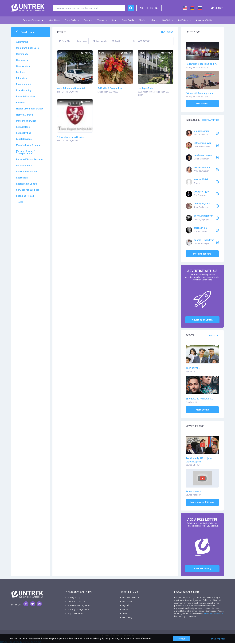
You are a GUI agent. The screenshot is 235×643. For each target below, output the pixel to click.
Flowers (20, 102)
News (124, 613)
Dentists (20, 72)
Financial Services (25, 96)
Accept (181, 638)
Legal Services (24, 139)
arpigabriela (200, 228)
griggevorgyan (202, 191)
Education (21, 78)
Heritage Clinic (145, 88)
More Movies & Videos (202, 502)
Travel (19, 202)
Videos (100, 20)
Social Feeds (128, 20)
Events (87, 20)
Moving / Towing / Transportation (25, 152)
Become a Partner (210, 120)
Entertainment (23, 84)
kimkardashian (201, 131)
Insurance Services (26, 121)
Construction (23, 66)
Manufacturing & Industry (29, 145)
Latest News (53, 20)
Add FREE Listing (202, 568)
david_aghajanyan (203, 215)
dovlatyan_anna (202, 203)
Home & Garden (24, 114)
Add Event (214, 335)
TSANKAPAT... (193, 368)
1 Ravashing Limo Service (70, 137)
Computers (22, 60)
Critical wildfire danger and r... (201, 93)
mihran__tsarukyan (204, 240)
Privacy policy (218, 639)
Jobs (152, 20)
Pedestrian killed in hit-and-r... (202, 64)
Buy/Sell (166, 20)
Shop (114, 20)
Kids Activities (23, 133)
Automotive (22, 42)
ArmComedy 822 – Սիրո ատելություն (199, 460)
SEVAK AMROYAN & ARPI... (199, 398)
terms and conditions (213, 613)
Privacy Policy (74, 597)
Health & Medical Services (29, 108)
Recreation (22, 177)
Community (22, 54)
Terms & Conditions (76, 601)
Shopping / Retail (25, 196)
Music (142, 20)
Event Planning (23, 90)
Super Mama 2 (193, 491)
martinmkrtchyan (203, 155)
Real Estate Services (26, 171)
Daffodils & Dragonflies (110, 88)
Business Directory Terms (79, 605)
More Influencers (202, 253)
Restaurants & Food (26, 183)
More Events (202, 409)
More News (202, 103)
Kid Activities (23, 127)
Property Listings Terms (78, 609)
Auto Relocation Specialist (71, 88)
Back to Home (27, 32)
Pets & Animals (24, 165)
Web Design (127, 617)
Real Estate (183, 20)
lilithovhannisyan (203, 143)
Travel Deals (70, 20)
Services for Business (27, 190)
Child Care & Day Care (27, 48)
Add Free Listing (149, 8)
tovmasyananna (202, 167)
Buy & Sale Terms (75, 613)
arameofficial (201, 179)
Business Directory (31, 20)
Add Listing (167, 32)
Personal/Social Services (29, 159)
